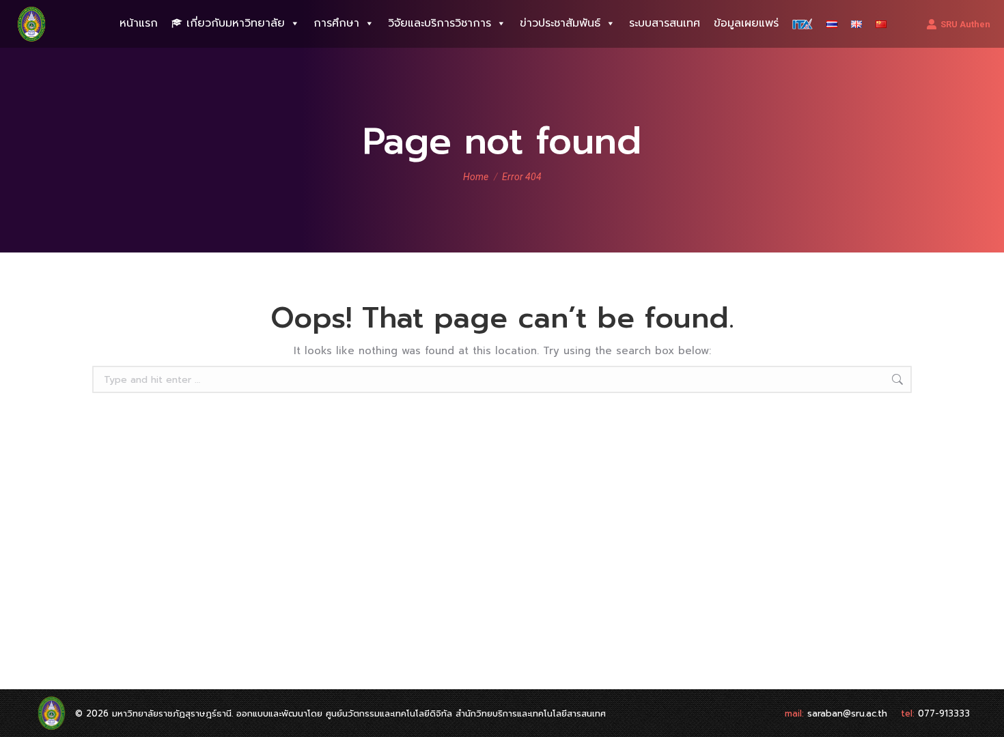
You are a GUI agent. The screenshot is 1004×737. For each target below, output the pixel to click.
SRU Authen (965, 24)
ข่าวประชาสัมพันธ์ (560, 23)
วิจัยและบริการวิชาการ (439, 23)
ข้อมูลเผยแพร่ (746, 23)
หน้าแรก (139, 23)
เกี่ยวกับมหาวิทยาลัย (235, 23)
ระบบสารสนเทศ (664, 23)
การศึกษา (336, 23)
